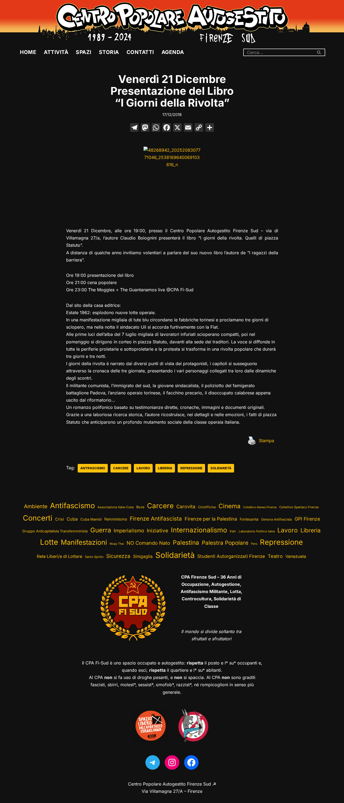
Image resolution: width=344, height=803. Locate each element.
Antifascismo (92, 468)
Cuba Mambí (91, 519)
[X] (177, 128)
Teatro (275, 556)
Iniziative (157, 531)
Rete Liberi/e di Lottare (59, 556)
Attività (56, 52)
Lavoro (143, 468)
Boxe (140, 507)
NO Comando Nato (148, 543)
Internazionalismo (199, 530)
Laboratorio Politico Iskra (257, 531)
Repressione (191, 468)
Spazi (83, 52)
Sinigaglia (143, 556)
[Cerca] (319, 52)
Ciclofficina (207, 507)
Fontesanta (249, 519)
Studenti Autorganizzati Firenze (231, 556)
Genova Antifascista (276, 519)
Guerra (100, 530)
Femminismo (115, 519)
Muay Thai (117, 544)
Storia (109, 52)
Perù (254, 544)
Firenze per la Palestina (211, 519)
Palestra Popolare (225, 542)
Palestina (186, 542)
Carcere (120, 468)
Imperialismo (129, 531)
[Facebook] (166, 128)
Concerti (37, 518)
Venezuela (295, 556)
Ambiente (35, 506)
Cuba (72, 519)
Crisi (59, 519)
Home (28, 52)
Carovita (185, 506)
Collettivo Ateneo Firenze (260, 507)
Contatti (140, 52)
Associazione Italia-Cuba (116, 507)
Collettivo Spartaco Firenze (299, 507)
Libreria (165, 468)
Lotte (49, 542)
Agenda (173, 52)
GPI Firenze (307, 519)
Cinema (229, 506)
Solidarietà (220, 468)
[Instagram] (172, 762)
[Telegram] (152, 762)
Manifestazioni (84, 542)
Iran (233, 531)
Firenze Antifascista (156, 518)
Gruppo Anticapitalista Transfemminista (55, 531)
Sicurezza (118, 556)
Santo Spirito (94, 557)
